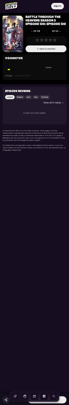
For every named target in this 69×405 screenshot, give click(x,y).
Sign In (57, 6)
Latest (10, 97)
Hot (28, 97)
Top (36, 97)
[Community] (25, 396)
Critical (44, 97)
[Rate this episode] (46, 39)
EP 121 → (56, 31)
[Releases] (34, 396)
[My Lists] (44, 396)
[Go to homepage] (11, 6)
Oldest (20, 97)
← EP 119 (35, 31)
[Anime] (15, 396)
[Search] (54, 396)
